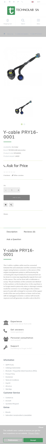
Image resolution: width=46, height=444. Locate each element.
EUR (38, 2)
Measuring (10, 34)
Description (12, 231)
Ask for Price (17, 165)
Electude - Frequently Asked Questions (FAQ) (21, 371)
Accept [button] (33, 440)
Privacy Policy (10, 374)
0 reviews (7, 175)
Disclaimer (9, 377)
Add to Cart (17, 197)
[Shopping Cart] (14, 2)
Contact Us (9, 397)
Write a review (18, 175)
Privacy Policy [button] (34, 433)
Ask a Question (14, 239)
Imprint (8, 383)
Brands (8, 412)
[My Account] (5, 2)
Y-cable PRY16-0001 (36, 34)
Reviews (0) (29, 231)
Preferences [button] (13, 440)
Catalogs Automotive (13, 368)
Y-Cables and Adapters (21, 34)
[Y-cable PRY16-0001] (23, 107)
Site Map (9, 389)
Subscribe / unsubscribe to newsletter (19, 415)
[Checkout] (18, 2)
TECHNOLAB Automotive (16, 150)
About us (9, 386)
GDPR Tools (10, 365)
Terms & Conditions (12, 380)
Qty (5, 185)
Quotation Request (12, 404)
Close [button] (41, 427)
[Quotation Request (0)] (9, 2)
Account (8, 401)
